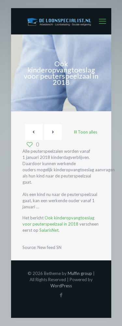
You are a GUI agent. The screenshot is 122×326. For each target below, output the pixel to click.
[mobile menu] (102, 21)
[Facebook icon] (61, 295)
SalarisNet (49, 230)
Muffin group (80, 273)
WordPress (61, 285)
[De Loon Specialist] (61, 21)
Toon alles (87, 132)
